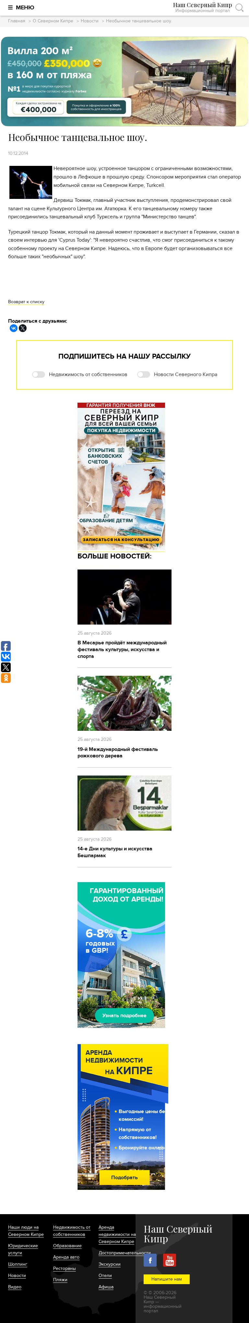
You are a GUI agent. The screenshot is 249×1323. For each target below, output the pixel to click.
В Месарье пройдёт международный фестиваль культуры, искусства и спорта (122, 649)
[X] (23, 328)
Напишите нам (166, 1279)
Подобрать (124, 1177)
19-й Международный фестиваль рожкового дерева (117, 752)
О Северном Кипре (53, 21)
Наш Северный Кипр (202, 7)
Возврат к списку (26, 302)
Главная (16, 21)
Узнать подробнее (124, 1015)
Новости (90, 21)
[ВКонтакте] (14, 328)
